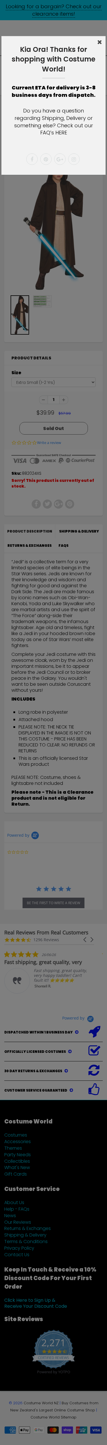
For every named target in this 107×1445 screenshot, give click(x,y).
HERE (61, 132)
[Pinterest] (46, 159)
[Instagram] (74, 159)
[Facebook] (32, 159)
